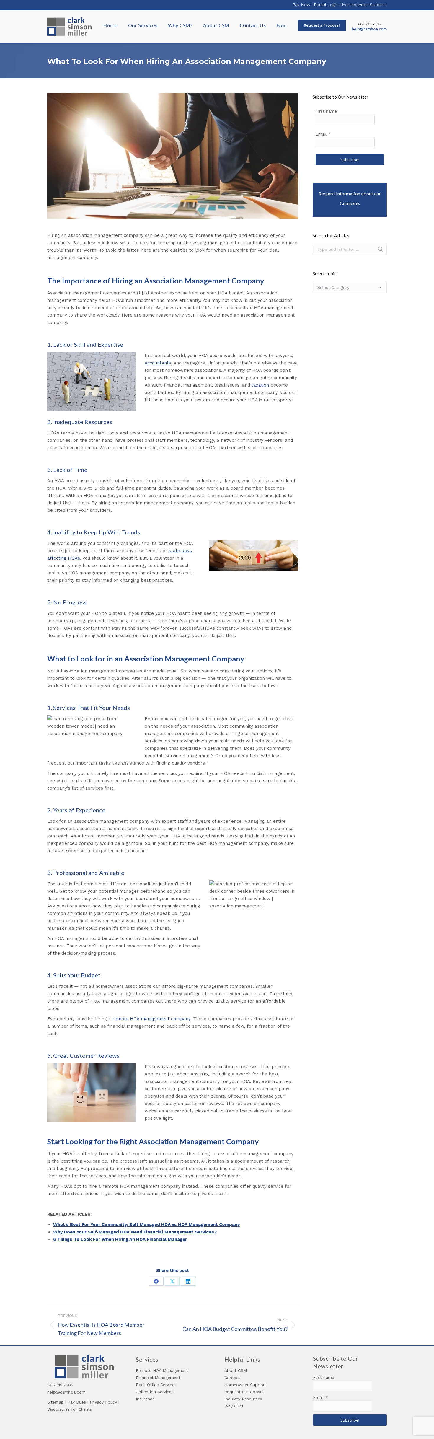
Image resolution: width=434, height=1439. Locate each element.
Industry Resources (243, 1398)
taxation (260, 385)
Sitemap (55, 1402)
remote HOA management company (151, 1018)
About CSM (235, 1370)
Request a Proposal (244, 1391)
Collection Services (155, 1391)
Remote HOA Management (162, 1370)
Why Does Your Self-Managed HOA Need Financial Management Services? (135, 1232)
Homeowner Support (364, 4)
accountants (158, 363)
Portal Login (326, 4)
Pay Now (301, 4)
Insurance (145, 1398)
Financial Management (158, 1377)
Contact (232, 1377)
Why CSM (233, 1406)
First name (326, 111)
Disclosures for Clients (69, 1409)
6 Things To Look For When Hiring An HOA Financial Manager (120, 1239)
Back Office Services (156, 1384)
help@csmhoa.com (369, 29)
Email (323, 134)
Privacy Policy (103, 1402)
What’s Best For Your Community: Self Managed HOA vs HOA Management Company (146, 1224)
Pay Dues (77, 1402)
